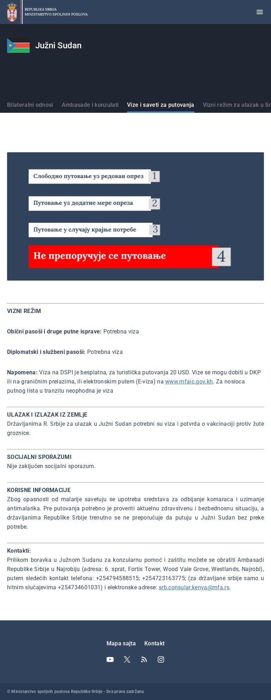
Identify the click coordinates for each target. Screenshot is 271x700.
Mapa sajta (121, 643)
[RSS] (144, 659)
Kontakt (154, 643)
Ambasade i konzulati (90, 105)
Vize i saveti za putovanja (160, 105)
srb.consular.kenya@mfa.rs (194, 587)
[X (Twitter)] (127, 659)
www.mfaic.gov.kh (189, 381)
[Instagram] (161, 659)
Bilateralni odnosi (30, 105)
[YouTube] (110, 659)
